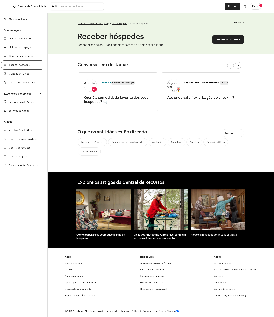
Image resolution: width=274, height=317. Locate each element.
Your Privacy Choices (164, 311)
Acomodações (119, 24)
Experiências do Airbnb (21, 102)
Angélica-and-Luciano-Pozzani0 (201, 82)
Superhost (176, 142)
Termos (125, 311)
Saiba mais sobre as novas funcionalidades (235, 269)
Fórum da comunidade (151, 282)
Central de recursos (19, 148)
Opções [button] (237, 22)
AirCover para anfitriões (152, 269)
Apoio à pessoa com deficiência (81, 282)
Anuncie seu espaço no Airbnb (155, 263)
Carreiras (218, 276)
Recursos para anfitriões (152, 276)
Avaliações (157, 142)
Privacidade (112, 311)
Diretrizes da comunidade (23, 139)
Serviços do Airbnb (19, 111)
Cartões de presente (224, 289)
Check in (194, 142)
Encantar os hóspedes (92, 142)
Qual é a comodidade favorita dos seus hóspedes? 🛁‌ (116, 99)
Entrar (255, 6)
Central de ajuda (18, 156)
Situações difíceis (216, 142)
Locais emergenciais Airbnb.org (230, 295)
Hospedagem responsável (153, 289)
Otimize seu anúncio (20, 38)
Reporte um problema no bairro (81, 295)
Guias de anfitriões (19, 74)
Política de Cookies (141, 311)
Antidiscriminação (74, 276)
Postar (232, 6)
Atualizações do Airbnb (21, 130)
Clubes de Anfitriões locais (23, 165)
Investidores (220, 282)
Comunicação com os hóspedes (128, 142)
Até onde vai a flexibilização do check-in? (200, 97)
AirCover (69, 269)
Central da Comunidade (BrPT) (93, 24)
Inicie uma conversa (228, 39)
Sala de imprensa (222, 263)
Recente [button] (229, 133)
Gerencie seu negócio (21, 56)
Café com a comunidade (22, 82)
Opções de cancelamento (78, 289)
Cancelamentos (89, 151)
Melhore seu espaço (20, 47)
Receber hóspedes (19, 65)
